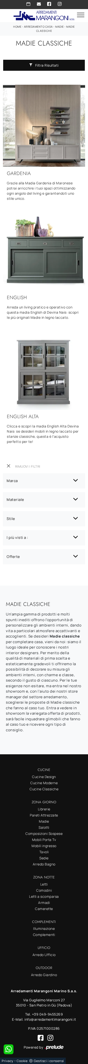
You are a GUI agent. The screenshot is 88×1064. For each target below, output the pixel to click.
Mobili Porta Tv (44, 839)
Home (17, 26)
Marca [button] (12, 480)
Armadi (44, 902)
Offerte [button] (13, 556)
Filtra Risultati (46, 65)
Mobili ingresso (44, 845)
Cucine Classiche (44, 789)
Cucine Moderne (44, 782)
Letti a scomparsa (44, 896)
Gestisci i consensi (49, 1061)
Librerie (44, 809)
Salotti (44, 827)
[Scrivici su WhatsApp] (8, 1049)
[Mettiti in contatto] (39, 4)
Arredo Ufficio (44, 954)
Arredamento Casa (38, 26)
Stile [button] (11, 518)
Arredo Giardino (44, 974)
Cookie (22, 1061)
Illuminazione (44, 928)
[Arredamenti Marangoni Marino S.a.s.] (44, 15)
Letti (44, 884)
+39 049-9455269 (47, 1014)
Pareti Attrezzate (44, 815)
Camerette (44, 908)
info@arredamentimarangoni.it (50, 1019)
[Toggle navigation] (80, 15)
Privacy (7, 1061)
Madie (59, 26)
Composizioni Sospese (44, 833)
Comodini (44, 890)
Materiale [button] (15, 499)
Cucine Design (44, 776)
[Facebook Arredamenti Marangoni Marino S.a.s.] (49, 4)
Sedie (44, 858)
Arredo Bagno (44, 864)
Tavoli (44, 852)
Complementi (44, 934)
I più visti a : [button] (17, 537)
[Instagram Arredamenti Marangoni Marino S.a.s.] (60, 4)
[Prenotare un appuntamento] (28, 4)
